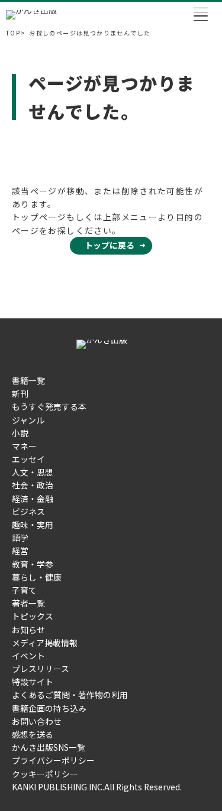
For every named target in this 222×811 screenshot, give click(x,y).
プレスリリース (40, 669)
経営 (20, 550)
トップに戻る (109, 245)
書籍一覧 (28, 380)
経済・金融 (32, 498)
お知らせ (28, 630)
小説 (20, 433)
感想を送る (32, 734)
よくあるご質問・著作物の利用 (70, 695)
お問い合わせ (37, 721)
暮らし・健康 (37, 577)
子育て (24, 590)
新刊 (20, 393)
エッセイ (28, 459)
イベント (28, 656)
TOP (13, 33)
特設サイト (32, 682)
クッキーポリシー (45, 774)
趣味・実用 (32, 524)
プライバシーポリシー (53, 760)
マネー (24, 446)
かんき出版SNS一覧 (48, 747)
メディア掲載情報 (45, 643)
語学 (20, 537)
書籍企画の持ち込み (49, 708)
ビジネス (28, 511)
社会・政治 (32, 485)
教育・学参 (32, 564)
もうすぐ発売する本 (49, 406)
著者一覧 (28, 603)
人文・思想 (32, 472)
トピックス (32, 616)
